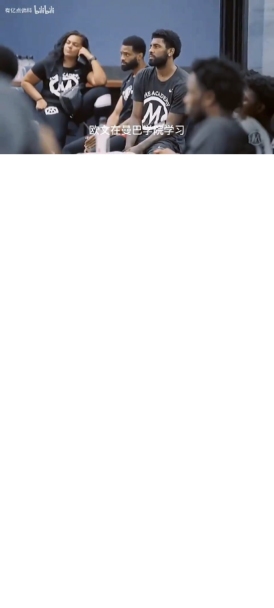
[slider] (137, 129)
